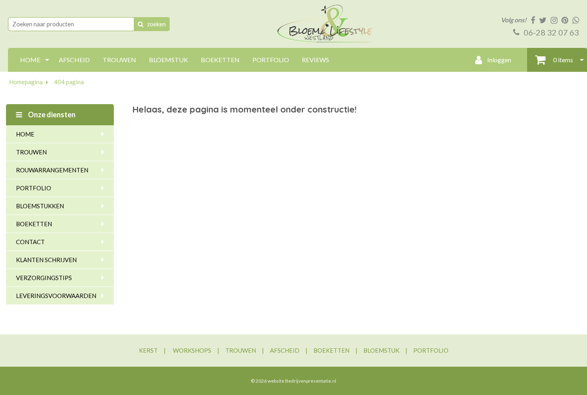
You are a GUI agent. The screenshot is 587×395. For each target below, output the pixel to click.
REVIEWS (315, 59)
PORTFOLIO (270, 59)
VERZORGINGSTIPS (44, 277)
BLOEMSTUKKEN (40, 205)
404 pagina (69, 81)
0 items (562, 59)
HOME (30, 59)
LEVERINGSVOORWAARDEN (56, 295)
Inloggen (498, 59)
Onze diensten (51, 114)
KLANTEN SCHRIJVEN (46, 259)
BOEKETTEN (220, 59)
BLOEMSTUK (168, 59)
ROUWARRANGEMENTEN (52, 170)
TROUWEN (119, 59)
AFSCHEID (74, 59)
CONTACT (30, 241)
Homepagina (26, 81)
